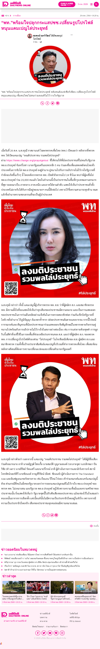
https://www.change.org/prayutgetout (27, 160)
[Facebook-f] (37, 633)
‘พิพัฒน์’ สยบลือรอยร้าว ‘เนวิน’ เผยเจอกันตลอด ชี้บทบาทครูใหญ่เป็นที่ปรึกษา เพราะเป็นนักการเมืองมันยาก (49, 558)
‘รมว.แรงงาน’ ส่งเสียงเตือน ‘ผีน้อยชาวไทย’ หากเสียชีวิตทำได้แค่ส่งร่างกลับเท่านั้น (38, 555)
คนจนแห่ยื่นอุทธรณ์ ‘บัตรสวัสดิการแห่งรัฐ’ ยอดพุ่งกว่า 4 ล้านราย (85, 598)
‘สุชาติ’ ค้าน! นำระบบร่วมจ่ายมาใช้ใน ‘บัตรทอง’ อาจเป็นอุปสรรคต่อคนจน (35, 570)
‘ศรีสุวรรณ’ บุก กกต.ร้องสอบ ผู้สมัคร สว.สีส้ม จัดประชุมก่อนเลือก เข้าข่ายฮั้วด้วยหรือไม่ (41, 562)
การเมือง (17, 16)
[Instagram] (62, 633)
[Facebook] (48, 515)
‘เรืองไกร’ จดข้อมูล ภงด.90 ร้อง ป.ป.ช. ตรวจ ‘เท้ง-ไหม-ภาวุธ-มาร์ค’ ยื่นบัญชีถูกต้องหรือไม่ (42, 566)
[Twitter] (52, 515)
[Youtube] (50, 633)
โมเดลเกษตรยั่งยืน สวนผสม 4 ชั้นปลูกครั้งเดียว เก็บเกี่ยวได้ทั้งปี (12, 598)
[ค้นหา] (96, 4)
